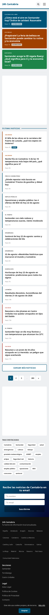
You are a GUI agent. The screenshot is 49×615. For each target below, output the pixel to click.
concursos (7, 473)
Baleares (40, 531)
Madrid (13, 551)
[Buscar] (38, 4)
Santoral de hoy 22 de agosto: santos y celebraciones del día (23, 237)
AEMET (28, 454)
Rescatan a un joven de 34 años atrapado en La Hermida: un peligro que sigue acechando (24, 352)
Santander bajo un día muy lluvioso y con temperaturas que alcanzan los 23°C (24, 333)
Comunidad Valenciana (11, 558)
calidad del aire (9, 464)
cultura (20, 450)
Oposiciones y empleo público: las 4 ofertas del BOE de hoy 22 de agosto (22, 201)
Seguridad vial (18, 459)
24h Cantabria (10, 4)
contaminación (25, 464)
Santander (20, 445)
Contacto (6, 600)
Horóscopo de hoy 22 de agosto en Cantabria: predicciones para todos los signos (23, 275)
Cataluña (19, 544)
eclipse (6, 459)
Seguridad (31, 445)
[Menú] (44, 4)
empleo (38, 454)
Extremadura (29, 544)
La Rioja (5, 551)
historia (31, 459)
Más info (42, 605)
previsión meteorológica (13, 454)
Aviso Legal (6, 587)
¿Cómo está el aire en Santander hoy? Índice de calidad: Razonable (23, 19)
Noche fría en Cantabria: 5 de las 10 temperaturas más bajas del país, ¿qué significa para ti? (23, 161)
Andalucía (13, 531)
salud (42, 445)
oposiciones (24, 469)
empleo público (9, 469)
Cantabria (7, 445)
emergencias (8, 450)
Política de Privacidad (10, 595)
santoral (19, 473)
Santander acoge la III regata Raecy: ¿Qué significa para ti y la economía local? (24, 59)
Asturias (31, 531)
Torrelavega (7, 573)
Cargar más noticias (24, 368)
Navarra (29, 551)
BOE (34, 469)
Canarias (6, 538)
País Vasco (38, 551)
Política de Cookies (9, 591)
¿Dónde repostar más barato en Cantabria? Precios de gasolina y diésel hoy (23, 182)
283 (32, 378)
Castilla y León (8, 544)
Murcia (21, 551)
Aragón (22, 531)
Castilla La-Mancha (27, 538)
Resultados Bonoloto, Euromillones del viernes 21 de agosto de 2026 (23, 294)
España (5, 531)
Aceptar (24, 610)
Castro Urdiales (8, 577)
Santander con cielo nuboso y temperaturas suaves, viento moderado (24, 219)
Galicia (39, 544)
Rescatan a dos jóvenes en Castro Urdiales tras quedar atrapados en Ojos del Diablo (24, 314)
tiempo (30, 450)
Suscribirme (24, 509)
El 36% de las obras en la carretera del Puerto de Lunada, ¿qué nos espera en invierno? (23, 141)
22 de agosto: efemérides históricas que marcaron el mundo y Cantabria (24, 255)
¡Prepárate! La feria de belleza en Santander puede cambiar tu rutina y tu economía (24, 38)
